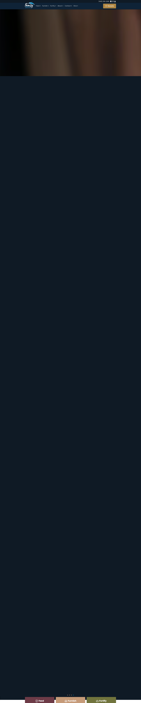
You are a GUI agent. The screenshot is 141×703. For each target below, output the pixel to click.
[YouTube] (115, 1)
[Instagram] (113, 1)
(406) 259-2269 (104, 1)
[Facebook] (111, 1)
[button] (38, 6)
